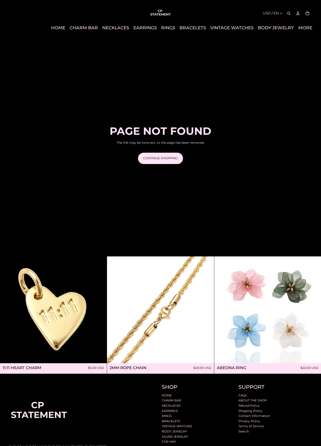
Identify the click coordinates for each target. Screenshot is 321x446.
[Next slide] (207, 310)
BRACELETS (171, 421)
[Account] (298, 13)
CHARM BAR (171, 400)
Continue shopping (160, 158)
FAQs (242, 395)
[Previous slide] (113, 310)
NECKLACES (171, 406)
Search (243, 431)
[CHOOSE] (314, 356)
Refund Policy (249, 406)
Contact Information (254, 416)
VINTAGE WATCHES (177, 426)
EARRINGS (170, 411)
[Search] (288, 13)
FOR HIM (169, 442)
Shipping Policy (250, 411)
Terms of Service (251, 426)
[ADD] (100, 356)
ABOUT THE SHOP (252, 400)
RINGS (167, 416)
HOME (167, 395)
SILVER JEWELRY (175, 436)
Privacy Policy (249, 421)
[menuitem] (305, 28)
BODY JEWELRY (174, 431)
